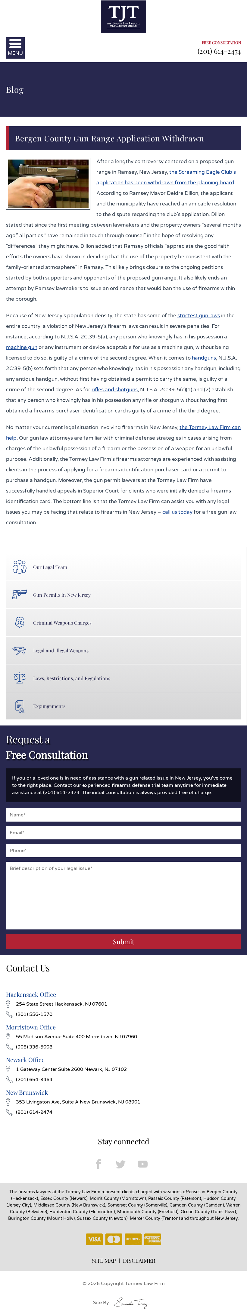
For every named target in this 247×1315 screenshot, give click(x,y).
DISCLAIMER (139, 1260)
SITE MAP (104, 1260)
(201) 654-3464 (34, 1080)
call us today (177, 512)
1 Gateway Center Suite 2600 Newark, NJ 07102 (71, 1069)
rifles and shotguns (115, 389)
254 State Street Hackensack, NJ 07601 (61, 1004)
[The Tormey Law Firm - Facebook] (99, 1164)
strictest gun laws (198, 315)
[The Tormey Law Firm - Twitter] (121, 1164)
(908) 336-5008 (34, 1047)
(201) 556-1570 (34, 1014)
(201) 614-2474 (219, 51)
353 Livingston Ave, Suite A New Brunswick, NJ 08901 (78, 1102)
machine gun (21, 347)
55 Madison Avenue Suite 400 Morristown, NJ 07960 (76, 1037)
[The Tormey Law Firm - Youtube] (143, 1164)
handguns (204, 358)
